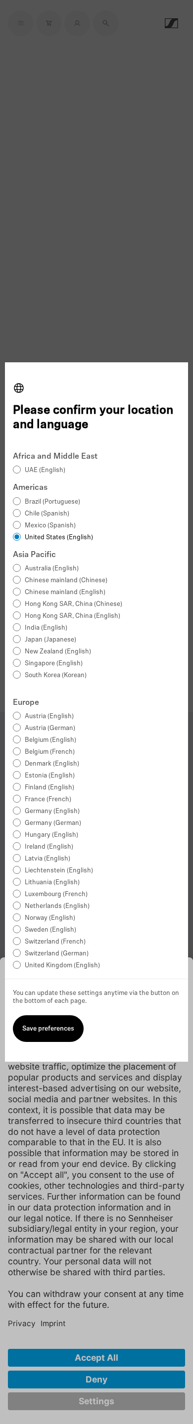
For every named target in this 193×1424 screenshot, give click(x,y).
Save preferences (48, 1029)
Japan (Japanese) (50, 640)
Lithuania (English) (52, 882)
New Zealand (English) (58, 651)
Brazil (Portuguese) (52, 502)
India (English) (46, 628)
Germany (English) (52, 811)
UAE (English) (45, 470)
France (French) (48, 799)
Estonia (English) (50, 776)
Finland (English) (49, 787)
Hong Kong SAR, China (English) (72, 616)
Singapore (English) (54, 663)
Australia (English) (52, 568)
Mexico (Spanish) (50, 525)
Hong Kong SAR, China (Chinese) (73, 604)
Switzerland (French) (55, 942)
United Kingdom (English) (62, 965)
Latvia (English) (47, 859)
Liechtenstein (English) (59, 870)
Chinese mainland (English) (65, 592)
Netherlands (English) (57, 906)
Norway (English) (50, 918)
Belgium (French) (50, 752)
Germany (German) (53, 823)
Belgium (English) (50, 740)
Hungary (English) (51, 835)
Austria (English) (49, 716)
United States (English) (59, 537)
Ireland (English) (49, 847)
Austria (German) (50, 728)
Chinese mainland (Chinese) (66, 580)
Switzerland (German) (57, 953)
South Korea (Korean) (56, 675)
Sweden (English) (50, 930)
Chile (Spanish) (47, 514)
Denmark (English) (52, 764)
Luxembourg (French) (56, 894)
